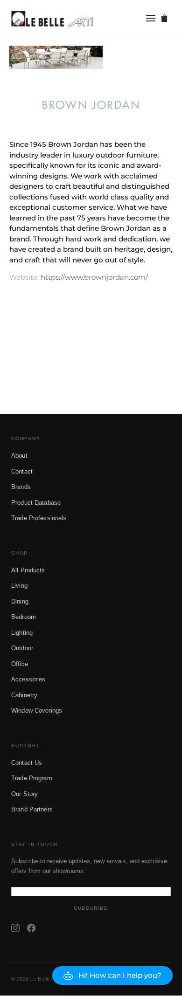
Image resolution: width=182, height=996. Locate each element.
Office (19, 663)
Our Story (24, 793)
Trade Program (31, 778)
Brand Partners (32, 809)
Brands (21, 486)
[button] (112, 975)
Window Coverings (36, 710)
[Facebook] (31, 928)
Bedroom (23, 616)
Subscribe (91, 908)
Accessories (28, 679)
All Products (28, 570)
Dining (19, 601)
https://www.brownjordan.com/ (94, 277)
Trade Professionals (38, 518)
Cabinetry (24, 695)
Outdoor (22, 648)
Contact (22, 471)
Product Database (36, 502)
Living (19, 585)
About (19, 455)
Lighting (22, 632)
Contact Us (26, 762)
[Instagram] (15, 928)
